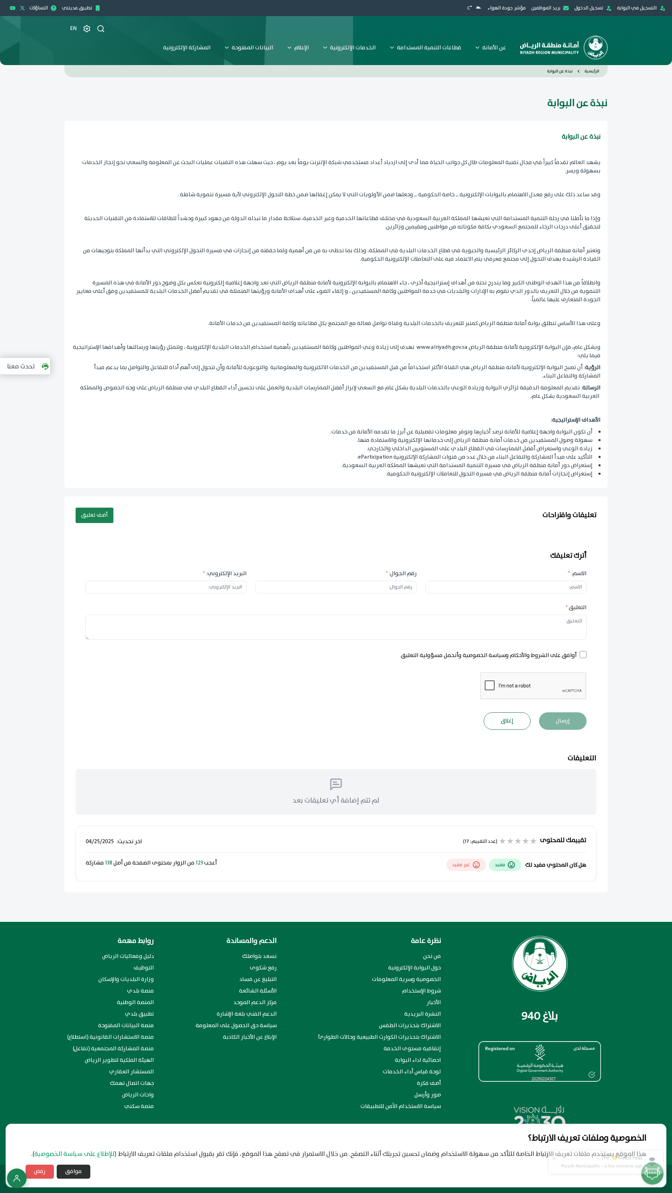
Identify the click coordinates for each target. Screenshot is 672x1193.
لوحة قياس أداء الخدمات (412, 1072)
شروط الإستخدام (421, 991)
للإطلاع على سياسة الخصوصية (74, 1154)
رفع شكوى (263, 968)
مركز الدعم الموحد (255, 1002)
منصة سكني (139, 1106)
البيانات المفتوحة (252, 47)
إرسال (563, 720)
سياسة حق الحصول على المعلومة (236, 1026)
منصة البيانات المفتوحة (126, 1026)
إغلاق (507, 720)
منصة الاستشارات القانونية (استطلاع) (110, 1037)
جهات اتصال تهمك (132, 1083)
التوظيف (144, 968)
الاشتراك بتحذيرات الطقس (410, 1026)
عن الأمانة (494, 47)
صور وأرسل (427, 1095)
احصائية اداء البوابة (418, 1060)
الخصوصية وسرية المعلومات (406, 979)
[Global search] (101, 28)
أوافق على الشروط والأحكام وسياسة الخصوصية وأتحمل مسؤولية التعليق (489, 655)
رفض (40, 1171)
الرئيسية (591, 71)
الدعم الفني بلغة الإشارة (247, 1014)
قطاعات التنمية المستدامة (429, 47)
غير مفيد (461, 865)
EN (73, 28)
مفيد (500, 865)
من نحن (432, 956)
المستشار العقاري (131, 1072)
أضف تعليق (94, 515)
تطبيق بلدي (139, 1014)
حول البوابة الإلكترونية (414, 968)
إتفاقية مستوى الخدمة (412, 1049)
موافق (73, 1171)
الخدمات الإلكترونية (353, 47)
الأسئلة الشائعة (258, 991)
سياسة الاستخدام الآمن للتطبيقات (400, 1106)
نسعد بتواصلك (259, 956)
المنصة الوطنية (135, 1002)
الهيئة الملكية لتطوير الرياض (119, 1060)
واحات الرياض (138, 1095)
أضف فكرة (429, 1083)
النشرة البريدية (422, 1014)
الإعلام (301, 47)
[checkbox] (583, 654)
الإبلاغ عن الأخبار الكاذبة (250, 1037)
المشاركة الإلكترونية (187, 47)
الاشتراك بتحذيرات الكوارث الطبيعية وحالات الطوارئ (379, 1037)
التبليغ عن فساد (258, 979)
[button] (27, 366)
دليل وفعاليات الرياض (128, 956)
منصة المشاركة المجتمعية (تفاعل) (113, 1049)
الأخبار (434, 1002)
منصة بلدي (140, 991)
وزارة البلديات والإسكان (126, 979)
